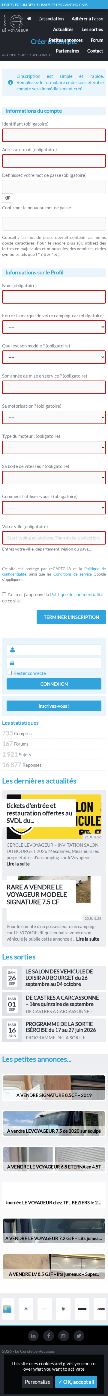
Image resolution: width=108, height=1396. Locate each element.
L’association (51, 18)
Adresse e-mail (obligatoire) (29, 149)
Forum (97, 40)
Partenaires (67, 50)
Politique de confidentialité (76, 594)
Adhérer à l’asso (87, 18)
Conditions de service (72, 574)
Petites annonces (66, 40)
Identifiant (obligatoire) (25, 123)
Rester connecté (30, 673)
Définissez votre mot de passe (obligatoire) (44, 175)
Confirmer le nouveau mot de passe (36, 207)
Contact (95, 50)
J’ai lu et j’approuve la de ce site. (52, 597)
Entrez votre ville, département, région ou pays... (46, 549)
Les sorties (92, 29)
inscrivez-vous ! (54, 706)
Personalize (37, 1382)
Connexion (54, 684)
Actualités (63, 29)
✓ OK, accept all (76, 1382)
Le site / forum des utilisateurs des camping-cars (45, 5)
